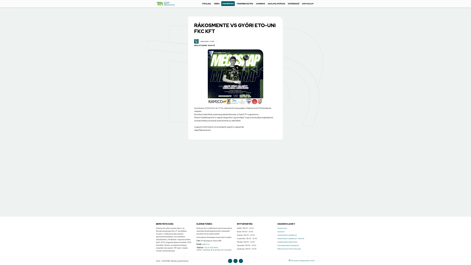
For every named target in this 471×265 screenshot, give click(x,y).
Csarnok (260, 3)
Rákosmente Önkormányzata (289, 249)
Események (228, 3)
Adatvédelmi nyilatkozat (287, 235)
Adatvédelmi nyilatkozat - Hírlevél (290, 238)
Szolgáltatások (276, 3)
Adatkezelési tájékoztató (287, 242)
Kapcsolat (308, 3)
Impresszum (282, 228)
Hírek (217, 3)
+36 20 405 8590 (211, 247)
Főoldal (206, 3)
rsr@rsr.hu (205, 244)
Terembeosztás (244, 3)
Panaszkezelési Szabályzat (288, 245)
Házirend (281, 231)
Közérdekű (293, 3)
